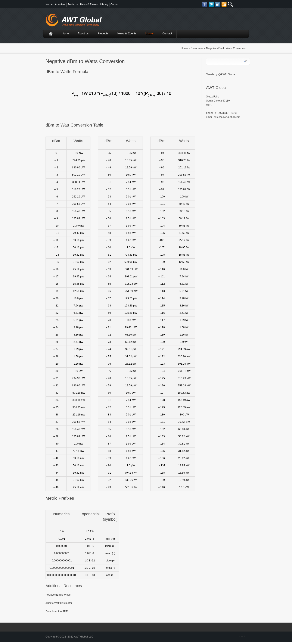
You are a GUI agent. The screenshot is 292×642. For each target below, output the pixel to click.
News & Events (89, 4)
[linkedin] (218, 4)
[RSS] (224, 4)
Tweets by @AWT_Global (221, 74)
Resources (197, 48)
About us (60, 4)
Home (49, 4)
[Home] (49, 34)
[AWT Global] (75, 21)
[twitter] (211, 4)
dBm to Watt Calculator (59, 603)
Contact (115, 4)
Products (73, 4)
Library (104, 4)
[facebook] (205, 4)
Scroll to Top (241, 637)
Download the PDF (57, 611)
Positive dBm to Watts (58, 594)
